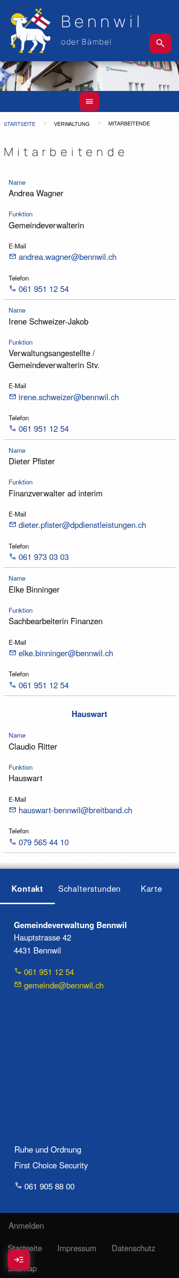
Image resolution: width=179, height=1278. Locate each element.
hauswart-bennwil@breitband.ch (75, 810)
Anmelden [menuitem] (26, 1225)
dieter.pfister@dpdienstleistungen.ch (82, 524)
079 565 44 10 (44, 842)
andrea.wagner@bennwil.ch (67, 256)
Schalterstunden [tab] (89, 888)
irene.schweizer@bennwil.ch (69, 397)
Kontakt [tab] (27, 888)
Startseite (19, 123)
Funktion (20, 213)
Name (17, 182)
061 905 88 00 (49, 1186)
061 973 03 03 (44, 556)
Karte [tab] (151, 888)
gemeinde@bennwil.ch (64, 985)
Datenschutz (133, 1248)
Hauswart (89, 713)
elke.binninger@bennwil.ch (66, 653)
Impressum (76, 1248)
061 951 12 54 (44, 288)
